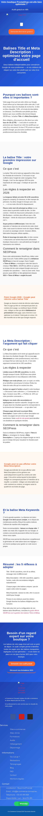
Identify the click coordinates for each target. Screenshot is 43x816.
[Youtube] (21, 716)
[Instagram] (30, 716)
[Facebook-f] (13, 716)
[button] (21, 24)
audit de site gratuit (22, 418)
